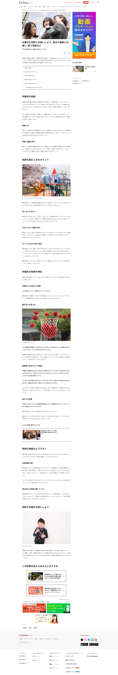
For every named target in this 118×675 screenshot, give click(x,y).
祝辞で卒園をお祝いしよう (31, 83)
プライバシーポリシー (28, 638)
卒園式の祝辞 (28, 68)
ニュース (89, 71)
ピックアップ (71, 6)
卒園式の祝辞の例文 (30, 75)
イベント (38, 10)
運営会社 (36, 638)
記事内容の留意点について (65, 599)
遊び (48, 6)
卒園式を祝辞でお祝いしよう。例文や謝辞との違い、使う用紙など (53, 10)
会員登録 (86, 2)
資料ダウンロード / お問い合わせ (73, 2)
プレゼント (78, 6)
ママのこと (54, 6)
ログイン (92, 2)
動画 (21, 6)
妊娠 (36, 6)
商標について (42, 638)
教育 (25, 6)
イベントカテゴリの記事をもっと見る (40, 601)
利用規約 (20, 638)
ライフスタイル (62, 6)
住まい (84, 6)
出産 (40, 6)
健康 (44, 6)
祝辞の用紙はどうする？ (31, 79)
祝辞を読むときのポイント (31, 72)
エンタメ (31, 6)
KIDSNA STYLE (25, 10)
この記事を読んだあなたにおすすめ (33, 87)
